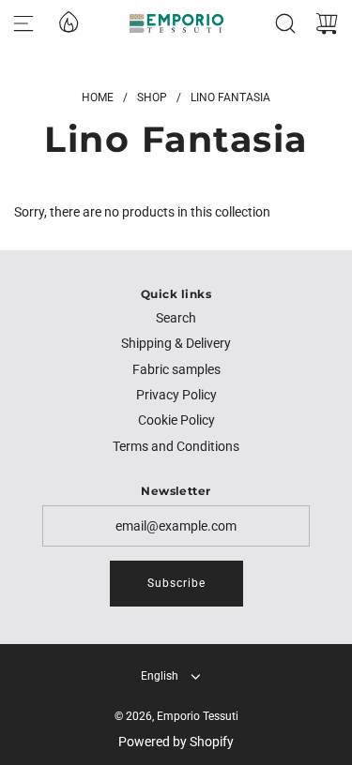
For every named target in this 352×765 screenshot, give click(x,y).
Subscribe (176, 583)
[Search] (285, 23)
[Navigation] (23, 23)
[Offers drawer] (67, 20)
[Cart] (326, 23)
